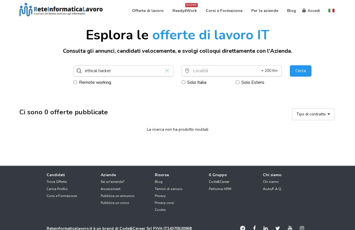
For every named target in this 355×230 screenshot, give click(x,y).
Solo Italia (196, 82)
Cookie (160, 210)
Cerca (300, 71)
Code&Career (219, 182)
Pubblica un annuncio (118, 196)
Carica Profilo (57, 189)
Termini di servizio (168, 189)
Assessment (110, 189)
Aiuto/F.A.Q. (272, 189)
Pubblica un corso (115, 203)
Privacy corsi (164, 203)
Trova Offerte (57, 182)
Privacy (160, 196)
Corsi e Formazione (62, 196)
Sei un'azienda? (113, 182)
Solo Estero (252, 82)
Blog (159, 182)
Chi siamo (271, 182)
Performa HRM (220, 189)
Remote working (95, 82)
